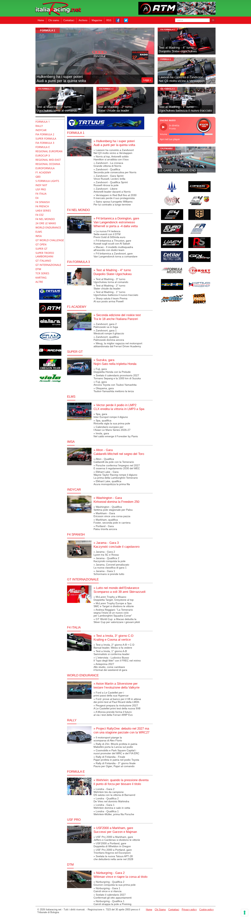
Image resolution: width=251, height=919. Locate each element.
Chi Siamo (160, 909)
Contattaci (68, 20)
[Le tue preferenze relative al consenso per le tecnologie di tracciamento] (244, 912)
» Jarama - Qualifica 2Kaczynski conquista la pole (110, 560)
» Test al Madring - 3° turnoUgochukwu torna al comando (111, 281)
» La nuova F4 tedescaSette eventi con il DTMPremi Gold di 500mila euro (109, 234)
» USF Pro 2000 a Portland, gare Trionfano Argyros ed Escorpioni (113, 851)
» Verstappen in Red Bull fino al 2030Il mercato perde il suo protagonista (115, 197)
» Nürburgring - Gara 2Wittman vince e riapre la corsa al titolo (120, 874)
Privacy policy (189, 909)
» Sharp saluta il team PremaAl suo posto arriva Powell (110, 300)
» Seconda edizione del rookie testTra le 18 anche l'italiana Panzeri (117, 317)
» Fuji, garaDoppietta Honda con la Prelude (112, 370)
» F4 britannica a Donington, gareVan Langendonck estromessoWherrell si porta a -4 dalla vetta (116, 222)
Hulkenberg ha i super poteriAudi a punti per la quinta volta (61, 79)
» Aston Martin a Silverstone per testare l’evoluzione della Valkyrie (116, 685)
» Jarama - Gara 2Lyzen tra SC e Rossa (106, 553)
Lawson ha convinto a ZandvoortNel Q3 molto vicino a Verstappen (182, 79)
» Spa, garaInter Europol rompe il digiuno (111, 415)
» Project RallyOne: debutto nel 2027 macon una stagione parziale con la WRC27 (121, 730)
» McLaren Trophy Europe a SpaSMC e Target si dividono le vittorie (114, 605)
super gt (75, 351)
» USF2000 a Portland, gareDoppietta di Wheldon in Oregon (112, 845)
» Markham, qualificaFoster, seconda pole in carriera (112, 521)
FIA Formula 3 (167, 30)
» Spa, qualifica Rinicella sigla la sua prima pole (112, 422)
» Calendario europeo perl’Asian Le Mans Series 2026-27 (112, 428)
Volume (163, 134)
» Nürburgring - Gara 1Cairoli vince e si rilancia (107, 890)
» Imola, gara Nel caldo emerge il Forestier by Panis (116, 435)
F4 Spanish (76, 534)
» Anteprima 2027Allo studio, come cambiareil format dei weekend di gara (110, 667)
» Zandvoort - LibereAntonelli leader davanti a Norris (112, 190)
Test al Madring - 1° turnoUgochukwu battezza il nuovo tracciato (185, 108)
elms (71, 396)
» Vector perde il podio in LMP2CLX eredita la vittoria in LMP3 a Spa (119, 407)
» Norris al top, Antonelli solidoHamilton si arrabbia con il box (111, 158)
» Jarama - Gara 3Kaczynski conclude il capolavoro (116, 544)
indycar (74, 489)
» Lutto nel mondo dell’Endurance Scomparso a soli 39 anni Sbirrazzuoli (120, 590)
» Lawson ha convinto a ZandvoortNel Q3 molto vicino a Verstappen (114, 151)
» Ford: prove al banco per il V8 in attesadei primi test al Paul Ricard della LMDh (117, 700)
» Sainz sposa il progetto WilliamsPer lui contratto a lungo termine (113, 203)
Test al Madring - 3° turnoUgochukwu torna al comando (57, 108)
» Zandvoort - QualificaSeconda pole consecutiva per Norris (115, 171)
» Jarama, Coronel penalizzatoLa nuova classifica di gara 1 (111, 566)
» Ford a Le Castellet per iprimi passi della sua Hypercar (111, 694)
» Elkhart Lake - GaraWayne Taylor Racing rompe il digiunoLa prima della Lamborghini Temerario (116, 474)
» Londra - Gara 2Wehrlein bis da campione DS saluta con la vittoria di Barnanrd (114, 792)
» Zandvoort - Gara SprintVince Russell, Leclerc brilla (109, 177)
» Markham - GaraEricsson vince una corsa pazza (112, 515)
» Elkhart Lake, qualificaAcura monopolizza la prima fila (112, 483)
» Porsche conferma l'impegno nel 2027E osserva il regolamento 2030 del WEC (117, 467)
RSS (108, 20)
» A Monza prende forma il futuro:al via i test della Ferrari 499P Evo (113, 713)
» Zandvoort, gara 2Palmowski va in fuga (106, 325)
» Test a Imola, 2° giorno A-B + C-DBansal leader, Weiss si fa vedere (114, 646)
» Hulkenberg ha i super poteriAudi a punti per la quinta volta (114, 143)
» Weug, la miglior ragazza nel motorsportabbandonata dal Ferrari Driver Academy (118, 345)
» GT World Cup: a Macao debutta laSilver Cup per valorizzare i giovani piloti (117, 621)
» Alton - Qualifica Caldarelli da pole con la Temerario (114, 460)
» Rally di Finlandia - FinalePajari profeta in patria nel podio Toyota (116, 758)
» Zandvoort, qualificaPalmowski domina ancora (109, 338)
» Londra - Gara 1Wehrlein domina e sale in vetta (112, 806)
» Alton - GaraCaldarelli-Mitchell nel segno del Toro (119, 452)
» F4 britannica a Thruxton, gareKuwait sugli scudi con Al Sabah (112, 242)
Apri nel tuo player (170, 139)
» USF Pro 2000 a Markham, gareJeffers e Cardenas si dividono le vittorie (117, 838)
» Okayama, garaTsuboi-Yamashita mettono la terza (114, 390)
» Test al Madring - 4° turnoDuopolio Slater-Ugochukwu (113, 272)
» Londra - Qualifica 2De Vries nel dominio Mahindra (111, 800)
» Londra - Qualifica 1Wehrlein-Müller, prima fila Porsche (114, 813)
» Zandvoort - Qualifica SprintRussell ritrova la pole (111, 184)
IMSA (71, 441)
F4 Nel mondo (78, 210)
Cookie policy (206, 909)
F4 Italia (74, 627)
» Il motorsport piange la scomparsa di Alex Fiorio (108, 739)
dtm (70, 864)
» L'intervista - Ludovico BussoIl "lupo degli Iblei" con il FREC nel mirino (117, 659)
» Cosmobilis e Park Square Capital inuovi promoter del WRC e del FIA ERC (116, 752)
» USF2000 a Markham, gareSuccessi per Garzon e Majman (115, 830)
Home (41, 20)
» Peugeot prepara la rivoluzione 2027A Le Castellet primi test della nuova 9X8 (117, 707)
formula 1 (47, 30)
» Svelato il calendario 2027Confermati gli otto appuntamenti (113, 896)
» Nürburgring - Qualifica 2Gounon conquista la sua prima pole (115, 883)
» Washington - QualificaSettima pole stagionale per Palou (113, 508)
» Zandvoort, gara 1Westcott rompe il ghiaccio (109, 332)
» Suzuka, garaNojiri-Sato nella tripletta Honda (115, 362)
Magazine (97, 20)
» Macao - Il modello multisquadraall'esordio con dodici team (113, 248)
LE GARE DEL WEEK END (177, 170)
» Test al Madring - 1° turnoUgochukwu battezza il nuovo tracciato (116, 293)
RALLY (71, 720)
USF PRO (74, 819)
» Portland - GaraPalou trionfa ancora (105, 528)
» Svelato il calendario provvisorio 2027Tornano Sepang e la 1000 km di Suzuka (117, 377)
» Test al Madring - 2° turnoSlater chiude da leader (109, 287)
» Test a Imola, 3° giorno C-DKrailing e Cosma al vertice (113, 637)
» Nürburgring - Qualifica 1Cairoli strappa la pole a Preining (112, 903)
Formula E (76, 771)
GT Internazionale (83, 579)
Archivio (83, 20)
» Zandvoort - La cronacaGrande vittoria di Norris (108, 164)
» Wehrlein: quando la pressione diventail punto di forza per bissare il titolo (121, 782)
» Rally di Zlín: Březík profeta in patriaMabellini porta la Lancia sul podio (115, 745)
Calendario (166, 148)
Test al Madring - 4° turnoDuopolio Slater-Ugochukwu (178, 49)
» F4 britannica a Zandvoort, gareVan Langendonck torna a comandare (115, 255)
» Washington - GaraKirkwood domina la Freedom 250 (116, 499)
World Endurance (83, 675)
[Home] (58, 9)
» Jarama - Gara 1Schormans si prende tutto (109, 572)
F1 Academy (76, 307)
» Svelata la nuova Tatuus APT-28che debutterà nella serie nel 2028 (113, 858)
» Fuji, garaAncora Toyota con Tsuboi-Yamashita (115, 383)
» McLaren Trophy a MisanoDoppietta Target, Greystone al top (114, 598)
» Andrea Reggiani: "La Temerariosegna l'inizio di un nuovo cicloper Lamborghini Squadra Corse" (113, 612)
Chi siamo (53, 20)
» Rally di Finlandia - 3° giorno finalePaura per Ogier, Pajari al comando (115, 765)
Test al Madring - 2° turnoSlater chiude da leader (115, 108)
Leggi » (147, 80)
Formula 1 (75, 133)
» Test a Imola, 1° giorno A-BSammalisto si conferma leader (112, 653)
